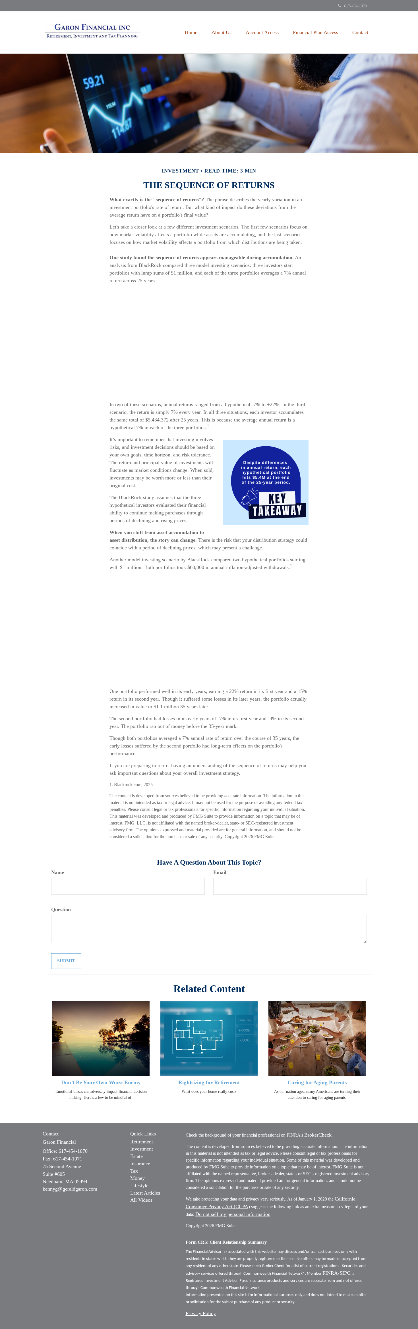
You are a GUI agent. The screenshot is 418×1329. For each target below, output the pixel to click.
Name (57, 872)
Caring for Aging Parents (317, 1082)
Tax (134, 1171)
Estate (136, 1156)
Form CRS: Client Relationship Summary (226, 1242)
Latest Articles (145, 1193)
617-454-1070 (355, 6)
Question (61, 909)
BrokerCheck (318, 1135)
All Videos (141, 1200)
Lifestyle (139, 1185)
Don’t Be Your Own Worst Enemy (101, 1082)
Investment (141, 1149)
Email (219, 872)
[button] (221, 32)
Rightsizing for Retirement (209, 1082)
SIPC (345, 1273)
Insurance (140, 1163)
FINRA (330, 1273)
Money (137, 1178)
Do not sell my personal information (232, 1214)
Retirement (141, 1142)
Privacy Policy (201, 1313)
